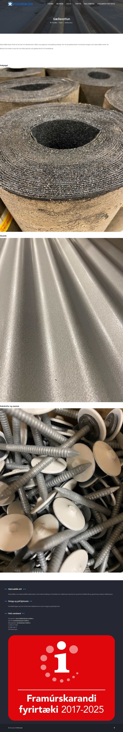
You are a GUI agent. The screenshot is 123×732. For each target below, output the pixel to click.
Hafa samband (89, 4)
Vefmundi (19, 728)
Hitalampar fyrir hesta (106, 4)
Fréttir (78, 4)
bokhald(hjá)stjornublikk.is (21, 620)
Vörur (68, 4)
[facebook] (114, 728)
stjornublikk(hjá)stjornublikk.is (24, 618)
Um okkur (59, 4)
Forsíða (50, 4)
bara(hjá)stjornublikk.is (23, 623)
